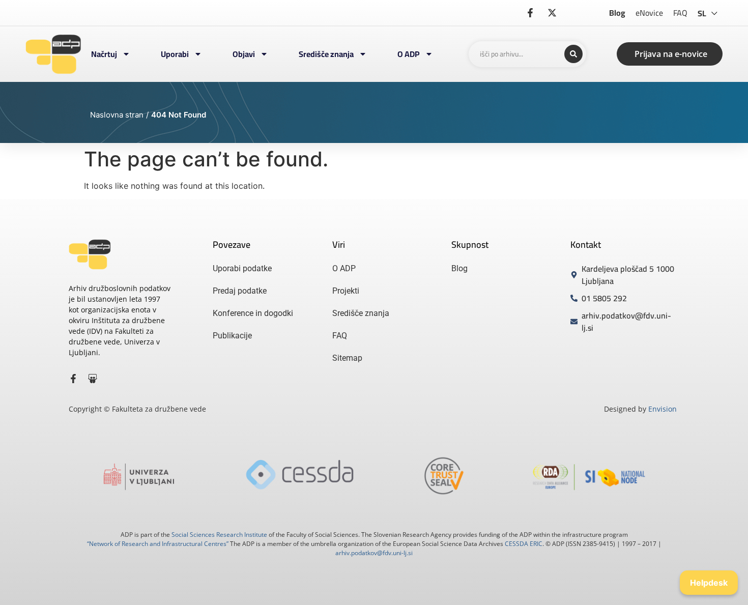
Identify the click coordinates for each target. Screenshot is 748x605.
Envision (662, 409)
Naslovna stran (116, 115)
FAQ (680, 12)
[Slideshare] (92, 378)
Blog (617, 12)
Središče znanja (326, 54)
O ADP (408, 54)
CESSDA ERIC (523, 543)
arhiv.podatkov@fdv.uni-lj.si (374, 553)
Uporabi (175, 54)
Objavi (244, 54)
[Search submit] (573, 54)
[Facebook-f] (73, 378)
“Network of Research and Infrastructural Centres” (157, 543)
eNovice (649, 12)
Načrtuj (104, 54)
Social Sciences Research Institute (219, 534)
